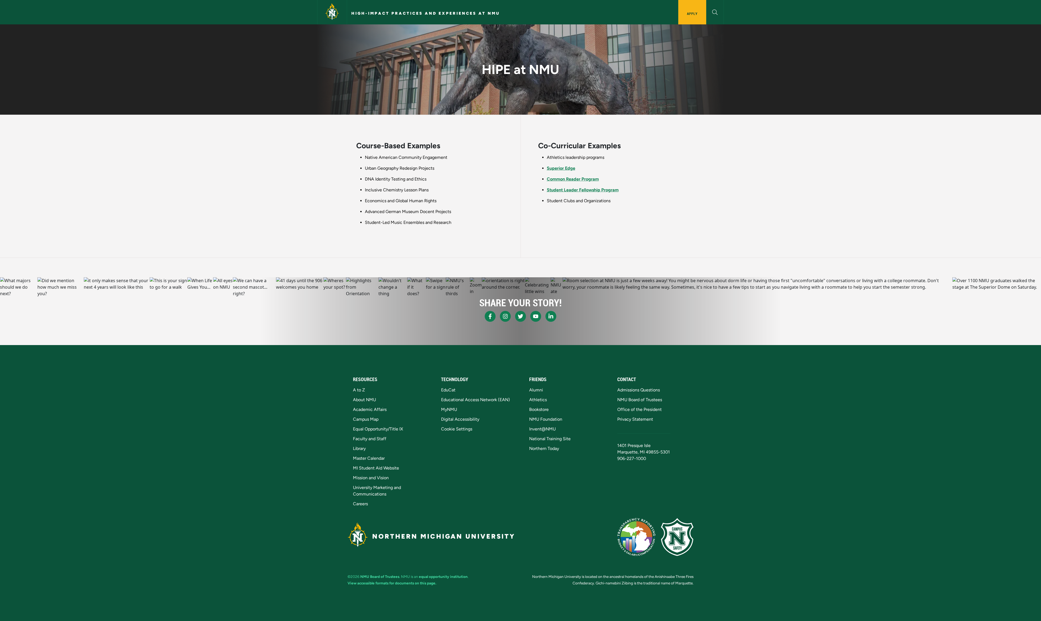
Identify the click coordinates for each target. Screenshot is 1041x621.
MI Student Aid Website (376, 468)
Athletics (538, 399)
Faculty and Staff (369, 438)
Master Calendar (369, 458)
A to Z (359, 389)
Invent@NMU (542, 429)
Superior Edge (561, 168)
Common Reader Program (573, 179)
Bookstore (539, 409)
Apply (692, 13)
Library (359, 448)
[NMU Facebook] (490, 316)
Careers (360, 503)
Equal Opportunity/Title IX (378, 429)
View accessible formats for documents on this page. (392, 583)
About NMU (364, 399)
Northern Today (544, 448)
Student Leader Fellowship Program (583, 189)
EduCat (448, 389)
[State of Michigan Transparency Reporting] (636, 537)
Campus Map (365, 419)
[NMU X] (520, 316)
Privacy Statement (635, 419)
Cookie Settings (456, 429)
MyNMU (449, 409)
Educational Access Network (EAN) (475, 399)
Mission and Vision (371, 477)
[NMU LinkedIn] (550, 316)
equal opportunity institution (443, 576)
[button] (715, 11)
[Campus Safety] (677, 537)
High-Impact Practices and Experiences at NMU (425, 13)
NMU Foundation (545, 419)
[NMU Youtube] (535, 316)
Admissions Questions (638, 389)
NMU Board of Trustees (639, 399)
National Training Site (550, 438)
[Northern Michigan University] (332, 12)
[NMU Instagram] (505, 316)
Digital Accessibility (460, 419)
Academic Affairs (370, 409)
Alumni (536, 389)
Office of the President (639, 409)
